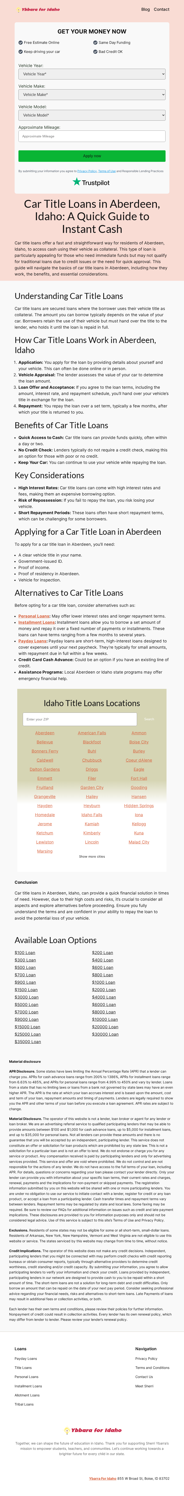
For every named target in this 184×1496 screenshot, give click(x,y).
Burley (139, 751)
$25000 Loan (28, 1034)
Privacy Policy (87, 171)
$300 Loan (25, 960)
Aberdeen (45, 733)
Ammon (139, 733)
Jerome (45, 823)
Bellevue (45, 742)
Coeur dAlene (139, 760)
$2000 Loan (104, 989)
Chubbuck (92, 760)
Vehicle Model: (32, 106)
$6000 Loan (104, 1004)
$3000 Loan (27, 997)
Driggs (92, 769)
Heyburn (92, 805)
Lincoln (92, 842)
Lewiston (45, 842)
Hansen (139, 796)
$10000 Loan (105, 1019)
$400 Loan (102, 960)
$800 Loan (102, 975)
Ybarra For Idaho (102, 1478)
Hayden (44, 805)
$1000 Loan (103, 982)
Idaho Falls (91, 814)
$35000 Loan (28, 1041)
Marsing (45, 851)
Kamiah (92, 823)
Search (149, 719)
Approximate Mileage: (39, 127)
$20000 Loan (105, 1026)
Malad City (139, 842)
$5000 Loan (26, 1004)
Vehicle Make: (31, 86)
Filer (92, 778)
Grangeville (45, 796)
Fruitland (44, 787)
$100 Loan (25, 952)
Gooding (139, 787)
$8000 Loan (104, 1012)
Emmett (45, 778)
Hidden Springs (139, 805)
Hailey (92, 796)
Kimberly (91, 833)
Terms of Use (107, 171)
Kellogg (139, 823)
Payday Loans (32, 641)
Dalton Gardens (45, 769)
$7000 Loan (26, 1012)
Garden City (92, 787)
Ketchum (45, 833)
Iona (139, 814)
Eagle (139, 769)
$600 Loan (102, 967)
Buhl (92, 751)
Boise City (139, 742)
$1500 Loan (26, 989)
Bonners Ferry (45, 751)
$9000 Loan (27, 1019)
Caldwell (45, 760)
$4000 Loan (104, 997)
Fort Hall (139, 778)
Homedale (45, 814)
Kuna (139, 833)
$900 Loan (25, 982)
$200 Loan (102, 952)
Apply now (92, 156)
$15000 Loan (27, 1026)
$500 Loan (25, 967)
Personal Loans (33, 616)
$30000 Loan (105, 1034)
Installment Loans (36, 622)
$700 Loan (25, 975)
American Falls (92, 733)
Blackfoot (92, 742)
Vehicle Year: (30, 65)
